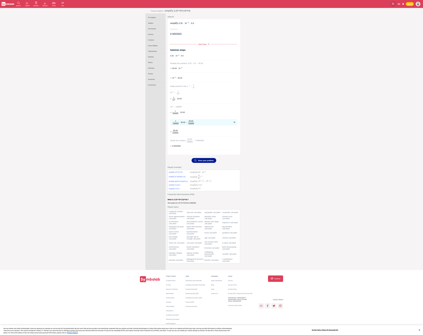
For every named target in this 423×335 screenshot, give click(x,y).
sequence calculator (230, 223)
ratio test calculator (194, 212)
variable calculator (229, 254)
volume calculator (229, 238)
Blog (212, 285)
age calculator (209, 238)
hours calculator (210, 233)
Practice (168, 302)
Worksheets (170, 293)
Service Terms (232, 285)
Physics (150, 62)
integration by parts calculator (176, 228)
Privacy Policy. (72, 332)
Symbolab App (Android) (194, 280)
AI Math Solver (171, 280)
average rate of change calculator (193, 238)
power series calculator (174, 233)
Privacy (230, 280)
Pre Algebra (152, 17)
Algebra (150, 23)
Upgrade (410, 4)
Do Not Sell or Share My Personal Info (240, 293)
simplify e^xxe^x (174, 185)
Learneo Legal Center (235, 305)
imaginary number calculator (176, 212)
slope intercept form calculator (194, 228)
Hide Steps (202, 44)
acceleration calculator (173, 223)
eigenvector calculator (209, 228)
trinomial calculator (211, 248)
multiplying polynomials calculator (209, 254)
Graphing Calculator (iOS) (194, 298)
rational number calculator (193, 254)
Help (212, 289)
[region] (211, 330)
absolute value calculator (210, 217)
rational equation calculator (193, 217)
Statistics (151, 57)
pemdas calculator (176, 260)
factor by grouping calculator (229, 248)
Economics (151, 79)
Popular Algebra (157, 11)
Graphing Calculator (172, 315)
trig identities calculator (227, 228)
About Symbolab (216, 280)
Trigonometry (152, 51)
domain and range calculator (211, 223)
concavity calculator (194, 243)
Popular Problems (172, 289)
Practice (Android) (191, 289)
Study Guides (170, 298)
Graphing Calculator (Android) (195, 285)
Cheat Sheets (170, 306)
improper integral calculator (175, 254)
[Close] (419, 330)
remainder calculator (230, 212)
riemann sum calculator (227, 217)
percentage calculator (173, 238)
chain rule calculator (177, 243)
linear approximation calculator (177, 217)
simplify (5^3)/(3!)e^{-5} (177, 176)
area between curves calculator (195, 223)
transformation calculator (192, 233)
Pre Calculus (152, 28)
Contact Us (214, 293)
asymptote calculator (212, 212)
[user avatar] (418, 4)
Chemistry (151, 68)
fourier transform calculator (193, 248)
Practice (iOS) (190, 302)
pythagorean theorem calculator (195, 260)
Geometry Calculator (172, 319)
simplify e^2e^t (174, 188)
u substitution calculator (227, 260)
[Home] (150, 279)
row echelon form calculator (211, 243)
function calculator (211, 260)
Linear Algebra (153, 45)
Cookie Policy (232, 289)
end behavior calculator (174, 248)
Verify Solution (170, 323)
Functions (151, 40)
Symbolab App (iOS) (192, 293)
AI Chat (168, 285)
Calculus (150, 34)
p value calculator (229, 243)
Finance (150, 73)
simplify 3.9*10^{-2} (176, 172)
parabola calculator (229, 233)
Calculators (169, 311)
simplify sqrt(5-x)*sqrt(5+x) (178, 181)
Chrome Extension (191, 306)
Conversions (152, 85)
